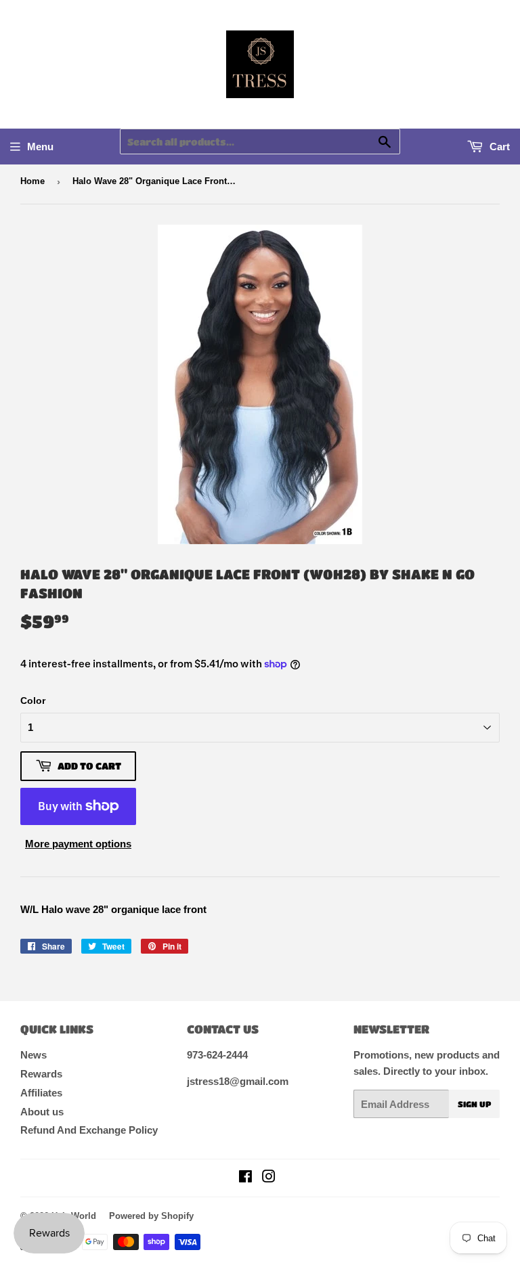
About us (42, 1111)
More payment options (78, 843)
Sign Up (474, 1104)
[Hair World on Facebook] (245, 1178)
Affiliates (41, 1092)
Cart (498, 146)
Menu (40, 146)
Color (32, 700)
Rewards (41, 1074)
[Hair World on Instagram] (269, 1178)
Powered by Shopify (151, 1216)
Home (32, 181)
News (33, 1055)
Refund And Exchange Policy (89, 1130)
